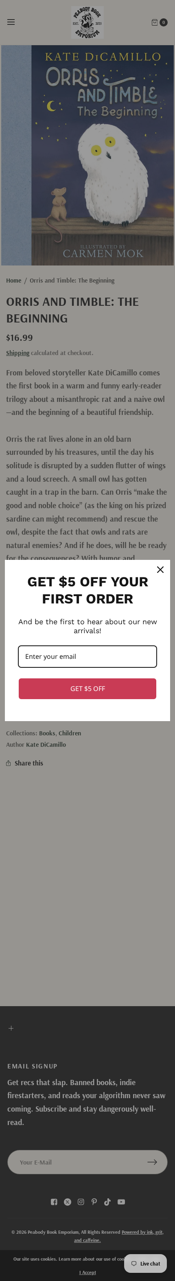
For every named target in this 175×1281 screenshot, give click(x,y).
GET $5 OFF (87, 688)
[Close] (160, 569)
